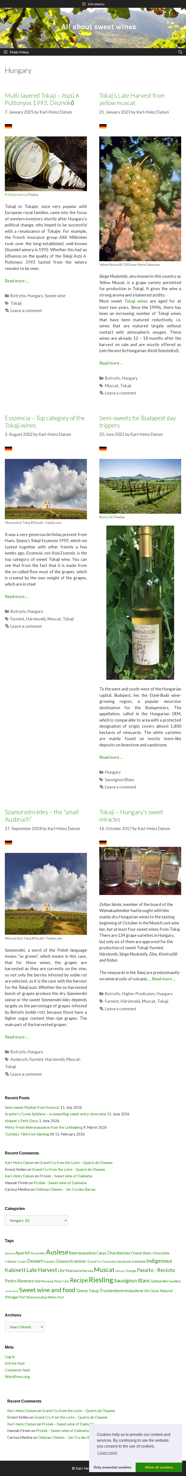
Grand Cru (94, 1261)
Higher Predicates (138, 993)
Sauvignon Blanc (119, 779)
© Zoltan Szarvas (16, 195)
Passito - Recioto (156, 1270)
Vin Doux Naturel (158, 1290)
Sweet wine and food (47, 1289)
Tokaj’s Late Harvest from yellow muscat (132, 99)
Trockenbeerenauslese (121, 1290)
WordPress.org (17, 1376)
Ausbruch (19, 1059)
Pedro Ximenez (19, 1280)
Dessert (35, 1261)
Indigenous (159, 1260)
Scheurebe (159, 1281)
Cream (21, 1261)
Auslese (57, 1252)
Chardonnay (118, 1252)
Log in (10, 1356)
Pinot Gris (61, 1281)
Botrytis (18, 295)
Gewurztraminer (71, 1261)
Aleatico (10, 1253)
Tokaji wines (136, 301)
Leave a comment (26, 310)
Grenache (109, 1261)
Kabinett (15, 1270)
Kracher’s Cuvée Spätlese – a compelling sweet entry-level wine (55, 1114)
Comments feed (17, 1370)
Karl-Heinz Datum (19, 1162)
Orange (130, 1271)
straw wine (11, 1291)
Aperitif (22, 1252)
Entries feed (14, 1363)
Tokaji (16, 303)
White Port (55, 1297)
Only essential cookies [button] (112, 1467)
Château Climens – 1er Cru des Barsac (65, 1189)
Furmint (17, 618)
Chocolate (161, 1253)
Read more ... (163, 978)
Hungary (35, 295)
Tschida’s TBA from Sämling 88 (29, 1134)
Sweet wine (55, 295)
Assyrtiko (38, 1253)
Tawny (82, 1290)
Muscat (111, 385)
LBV (61, 1270)
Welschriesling (37, 1297)
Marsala (87, 1271)
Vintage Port (15, 1297)
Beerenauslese (82, 1252)
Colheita (10, 1261)
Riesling (101, 1279)
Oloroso (119, 1270)
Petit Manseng (43, 1281)
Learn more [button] (107, 1453)
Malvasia (73, 1270)
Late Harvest (41, 1270)
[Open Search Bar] (180, 52)
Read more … (16, 280)
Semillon (175, 1281)
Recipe (79, 1280)
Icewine (139, 1261)
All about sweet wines (98, 26)
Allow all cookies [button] (159, 1467)
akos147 (108, 517)
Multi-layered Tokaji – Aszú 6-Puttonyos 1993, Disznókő (43, 99)
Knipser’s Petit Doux (21, 1120)
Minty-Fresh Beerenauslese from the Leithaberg (44, 1127)
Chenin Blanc (141, 1253)
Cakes (101, 1253)
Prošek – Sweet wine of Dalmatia (65, 1176)
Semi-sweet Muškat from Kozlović (32, 1107)
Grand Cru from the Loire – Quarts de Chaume (76, 1162)
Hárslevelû (36, 618)
